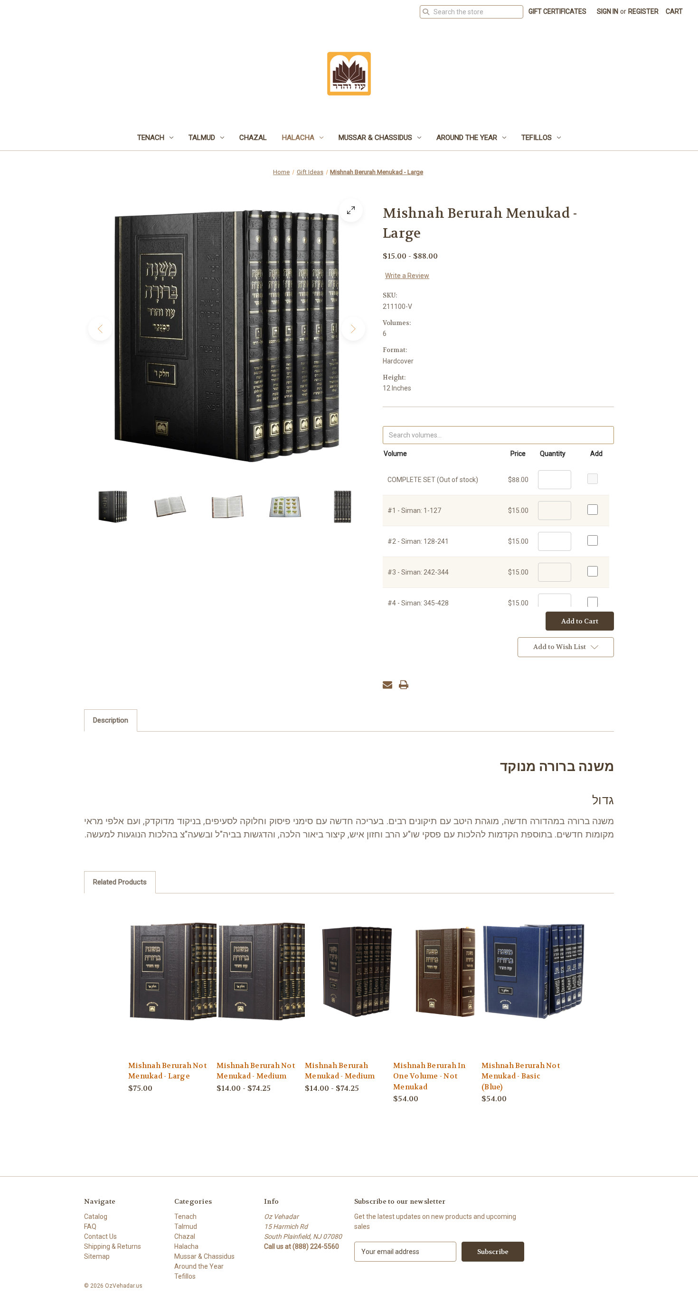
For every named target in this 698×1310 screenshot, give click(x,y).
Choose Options (180, 987)
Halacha (298, 137)
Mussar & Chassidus (375, 137)
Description (110, 720)
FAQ (90, 1226)
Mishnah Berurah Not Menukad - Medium (256, 1071)
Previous (100, 329)
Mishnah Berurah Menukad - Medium (340, 1071)
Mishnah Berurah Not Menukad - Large (167, 1071)
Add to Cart (445, 987)
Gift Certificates (557, 11)
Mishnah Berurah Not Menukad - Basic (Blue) (520, 1076)
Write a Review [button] (407, 275)
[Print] (403, 684)
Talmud (202, 137)
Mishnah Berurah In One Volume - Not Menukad (429, 1076)
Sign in (607, 11)
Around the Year (466, 137)
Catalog (95, 1216)
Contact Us (100, 1236)
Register (643, 11)
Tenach (150, 137)
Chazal (253, 137)
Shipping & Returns (112, 1246)
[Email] (387, 684)
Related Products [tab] (120, 882)
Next (353, 329)
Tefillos (536, 137)
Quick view (172, 970)
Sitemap (97, 1256)
